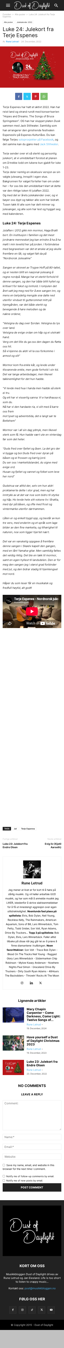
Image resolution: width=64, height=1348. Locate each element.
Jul (15, 828)
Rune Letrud (12, 41)
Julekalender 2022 (24, 22)
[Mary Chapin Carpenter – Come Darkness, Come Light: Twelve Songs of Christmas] (13, 1015)
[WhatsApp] (44, 96)
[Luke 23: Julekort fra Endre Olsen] (13, 1068)
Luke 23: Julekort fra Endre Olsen (15, 845)
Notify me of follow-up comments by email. (30, 1176)
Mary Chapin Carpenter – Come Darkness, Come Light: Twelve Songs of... (43, 1014)
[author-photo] (32, 878)
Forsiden (7, 14)
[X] (27, 96)
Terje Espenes (28, 828)
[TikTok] (32, 1310)
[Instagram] (22, 983)
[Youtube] (51, 1310)
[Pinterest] (35, 96)
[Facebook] (18, 96)
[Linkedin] (31, 983)
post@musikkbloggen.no (40, 1288)
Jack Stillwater (49, 144)
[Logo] (32, 1255)
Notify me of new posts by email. (24, 1180)
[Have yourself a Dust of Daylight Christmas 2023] (13, 1043)
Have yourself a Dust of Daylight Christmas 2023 (43, 1040)
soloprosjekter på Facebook (36, 139)
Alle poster (20, 14)
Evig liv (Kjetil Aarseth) (53, 845)
